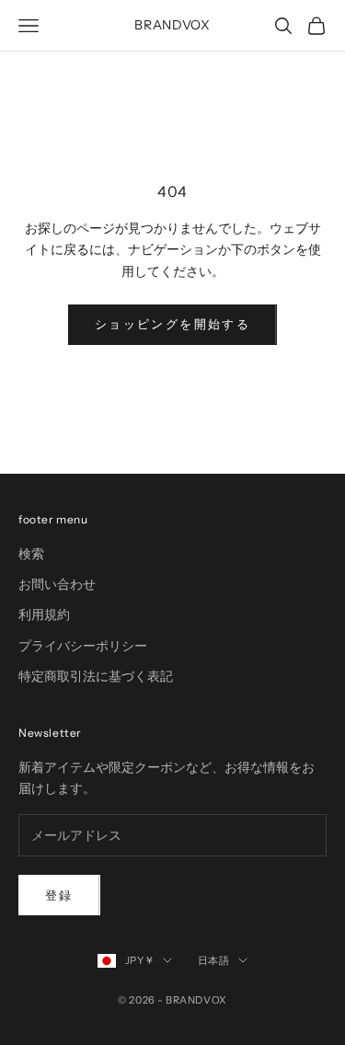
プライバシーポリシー (82, 645)
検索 (31, 553)
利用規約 (44, 614)
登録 (59, 895)
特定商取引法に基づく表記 (95, 676)
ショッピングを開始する (172, 323)
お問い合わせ (57, 584)
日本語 (214, 960)
